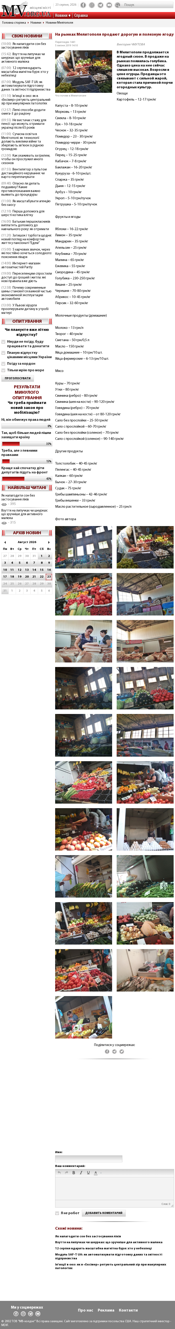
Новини (61, 15)
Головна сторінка (14, 23)
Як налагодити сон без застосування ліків (23, 46)
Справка (81, 15)
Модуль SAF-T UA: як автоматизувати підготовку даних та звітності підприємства (25, 86)
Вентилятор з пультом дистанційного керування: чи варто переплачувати (24, 173)
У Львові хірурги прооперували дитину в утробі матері (25, 309)
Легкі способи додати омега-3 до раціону (23, 112)
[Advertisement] (114, 1109)
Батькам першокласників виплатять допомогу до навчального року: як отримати (25, 225)
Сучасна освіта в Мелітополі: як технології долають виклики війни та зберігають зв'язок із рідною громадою (22, 142)
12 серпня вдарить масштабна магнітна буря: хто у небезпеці (24, 71)
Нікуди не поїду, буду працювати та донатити (28, 344)
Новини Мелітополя (59, 23)
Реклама (106, 1311)
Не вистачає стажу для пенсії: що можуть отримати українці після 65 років (23, 124)
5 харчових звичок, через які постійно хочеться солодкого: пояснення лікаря (26, 253)
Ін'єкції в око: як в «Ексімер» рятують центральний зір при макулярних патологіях (25, 99)
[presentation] (59, 1173)
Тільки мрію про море (25, 370)
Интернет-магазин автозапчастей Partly (20, 265)
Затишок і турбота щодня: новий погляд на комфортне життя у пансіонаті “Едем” (26, 239)
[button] (59, 1173)
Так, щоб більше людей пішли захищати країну (26, 435)
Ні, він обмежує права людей (25, 420)
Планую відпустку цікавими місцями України (29, 355)
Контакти (128, 1311)
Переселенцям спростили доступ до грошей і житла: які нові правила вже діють (26, 277)
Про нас (85, 1311)
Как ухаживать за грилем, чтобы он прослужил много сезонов (25, 159)
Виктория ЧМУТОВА (131, 44)
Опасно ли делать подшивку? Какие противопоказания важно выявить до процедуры (20, 189)
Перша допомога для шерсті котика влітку (22, 213)
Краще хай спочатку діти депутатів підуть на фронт (24, 470)
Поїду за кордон (21, 364)
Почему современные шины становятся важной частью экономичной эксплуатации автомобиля (26, 293)
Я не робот (70, 1213)
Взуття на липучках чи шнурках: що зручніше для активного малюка (23, 58)
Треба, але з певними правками (19, 453)
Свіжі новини (27, 36)
